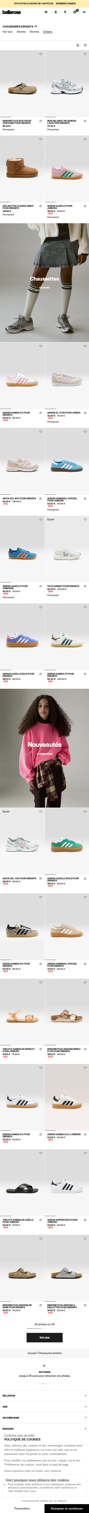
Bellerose (9, 1395)
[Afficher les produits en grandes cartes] (78, 45)
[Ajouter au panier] (40, 121)
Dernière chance (66, 3)
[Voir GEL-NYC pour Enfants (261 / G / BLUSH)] (22, 461)
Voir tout (8, 32)
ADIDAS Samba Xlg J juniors (64, 1134)
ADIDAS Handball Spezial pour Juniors (62, 499)
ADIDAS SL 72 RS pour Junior (63, 413)
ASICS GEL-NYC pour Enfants (19, 498)
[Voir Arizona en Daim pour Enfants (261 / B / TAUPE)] (22, 1268)
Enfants (47, 32)
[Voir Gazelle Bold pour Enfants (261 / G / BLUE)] (22, 636)
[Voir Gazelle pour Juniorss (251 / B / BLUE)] (22, 549)
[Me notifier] (85, 586)
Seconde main (11, 1417)
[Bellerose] (12, 12)
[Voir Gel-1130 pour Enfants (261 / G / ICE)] (22, 841)
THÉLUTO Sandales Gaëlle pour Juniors (18, 1221)
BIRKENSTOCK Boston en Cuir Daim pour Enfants (17, 122)
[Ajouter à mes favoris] (40, 54)
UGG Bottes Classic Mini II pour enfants (18, 207)
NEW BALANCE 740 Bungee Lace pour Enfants (61, 122)
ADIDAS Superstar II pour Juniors (62, 1221)
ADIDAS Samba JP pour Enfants (60, 675)
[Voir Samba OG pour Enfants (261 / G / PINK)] (22, 375)
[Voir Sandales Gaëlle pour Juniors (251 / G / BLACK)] (22, 1182)
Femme (21, 32)
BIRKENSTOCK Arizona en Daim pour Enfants (17, 1306)
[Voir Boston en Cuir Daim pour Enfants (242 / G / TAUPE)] (22, 83)
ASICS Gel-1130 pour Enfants (19, 878)
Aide (5, 1406)
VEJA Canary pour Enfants (63, 586)
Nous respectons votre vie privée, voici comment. (33, 1471)
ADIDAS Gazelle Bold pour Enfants (18, 675)
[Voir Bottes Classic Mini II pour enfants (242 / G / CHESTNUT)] (22, 169)
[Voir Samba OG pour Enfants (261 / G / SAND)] (22, 926)
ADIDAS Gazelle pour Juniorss (15, 587)
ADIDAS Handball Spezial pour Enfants (62, 965)
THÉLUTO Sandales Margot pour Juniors (19, 1050)
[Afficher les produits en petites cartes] (85, 45)
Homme (34, 32)
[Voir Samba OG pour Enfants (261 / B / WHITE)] (22, 1097)
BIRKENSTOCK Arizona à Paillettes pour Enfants (62, 1306)
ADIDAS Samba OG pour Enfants (16, 414)
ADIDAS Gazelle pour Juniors (59, 207)
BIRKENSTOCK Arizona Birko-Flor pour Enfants (64, 1050)
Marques (8, 1428)
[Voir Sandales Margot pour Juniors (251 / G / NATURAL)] (22, 1012)
